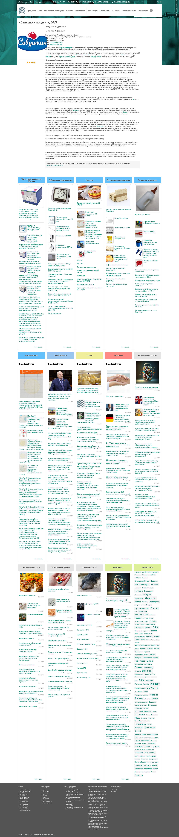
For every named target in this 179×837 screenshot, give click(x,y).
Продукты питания (141, 695)
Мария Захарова (24, 801)
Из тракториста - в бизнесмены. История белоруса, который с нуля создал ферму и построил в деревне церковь (60, 501)
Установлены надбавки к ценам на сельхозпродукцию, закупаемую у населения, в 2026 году (59, 436)
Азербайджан (70, 57)
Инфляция (139, 728)
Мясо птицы (150, 749)
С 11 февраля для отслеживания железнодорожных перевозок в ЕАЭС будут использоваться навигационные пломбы (117, 699)
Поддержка (154, 602)
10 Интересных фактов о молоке (60, 681)
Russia (146, 684)
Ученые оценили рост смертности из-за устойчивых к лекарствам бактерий (147, 471)
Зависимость (142, 611)
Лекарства (148, 674)
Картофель (138, 765)
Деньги (138, 731)
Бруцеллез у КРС (83, 639)
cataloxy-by (45, 792)
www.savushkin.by (56, 44)
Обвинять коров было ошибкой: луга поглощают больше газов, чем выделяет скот (88, 496)
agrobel (44, 790)
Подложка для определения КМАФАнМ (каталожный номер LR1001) (30, 502)
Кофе (149, 572)
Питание (147, 721)
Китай (87, 55)
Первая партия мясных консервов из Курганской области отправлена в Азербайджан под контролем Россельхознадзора (89, 536)
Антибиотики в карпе (26, 665)
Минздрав (151, 756)
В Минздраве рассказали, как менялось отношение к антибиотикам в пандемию (146, 513)
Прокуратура (138, 691)
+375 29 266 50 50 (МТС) (122, 2)
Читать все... (38, 347)
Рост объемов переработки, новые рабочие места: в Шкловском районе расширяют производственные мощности (59, 521)
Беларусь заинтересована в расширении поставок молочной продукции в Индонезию (59, 550)
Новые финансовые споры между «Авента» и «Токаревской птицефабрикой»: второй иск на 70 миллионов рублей (89, 466)
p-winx (44, 800)
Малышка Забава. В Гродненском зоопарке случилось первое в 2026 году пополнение (60, 452)
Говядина (138, 572)
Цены (142, 648)
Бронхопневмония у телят (86, 644)
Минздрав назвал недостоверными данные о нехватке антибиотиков (145, 496)
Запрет (154, 631)
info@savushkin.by (56, 42)
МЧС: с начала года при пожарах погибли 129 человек (117, 645)
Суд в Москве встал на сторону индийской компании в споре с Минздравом (146, 462)
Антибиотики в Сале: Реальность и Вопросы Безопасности (31, 692)
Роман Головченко (24, 805)
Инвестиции (140, 661)
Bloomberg (148, 667)
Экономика (140, 639)
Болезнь (150, 648)
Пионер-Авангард (47, 803)
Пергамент (81, 276)
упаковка (76, 110)
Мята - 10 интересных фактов (58, 659)
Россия (154, 608)
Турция (156, 737)
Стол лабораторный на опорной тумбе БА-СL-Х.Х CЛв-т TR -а (59, 295)
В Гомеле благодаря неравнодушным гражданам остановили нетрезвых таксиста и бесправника (118, 689)
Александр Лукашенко (145, 737)
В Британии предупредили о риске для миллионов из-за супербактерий (147, 454)
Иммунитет (139, 598)
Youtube (114, 791)
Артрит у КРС (82, 673)
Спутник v (154, 677)
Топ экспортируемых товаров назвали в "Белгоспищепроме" (117, 744)
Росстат (149, 724)
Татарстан (144, 759)
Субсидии (138, 631)
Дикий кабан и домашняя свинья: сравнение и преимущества (60, 671)
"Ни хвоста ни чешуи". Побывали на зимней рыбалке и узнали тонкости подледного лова (117, 667)
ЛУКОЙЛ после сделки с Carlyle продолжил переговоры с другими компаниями (118, 517)
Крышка (80, 264)
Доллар (150, 661)
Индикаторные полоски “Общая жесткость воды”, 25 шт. (59, 265)
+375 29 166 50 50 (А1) (102, 2)
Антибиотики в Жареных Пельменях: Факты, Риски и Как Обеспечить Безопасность (30, 700)
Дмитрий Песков (24, 798)
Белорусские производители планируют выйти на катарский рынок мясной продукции (59, 541)
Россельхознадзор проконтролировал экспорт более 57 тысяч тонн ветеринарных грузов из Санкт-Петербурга (89, 430)
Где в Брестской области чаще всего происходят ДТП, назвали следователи (117, 637)
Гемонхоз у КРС (83, 630)
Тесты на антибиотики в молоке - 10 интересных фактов (60, 622)
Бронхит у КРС (82, 649)
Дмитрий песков (140, 688)
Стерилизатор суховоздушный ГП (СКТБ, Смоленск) (60, 270)
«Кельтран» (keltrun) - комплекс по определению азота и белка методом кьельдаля (60, 281)
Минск (138, 602)
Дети (141, 633)
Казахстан (80, 55)
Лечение (138, 684)
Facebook (139, 618)
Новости (69, 11)
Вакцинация (153, 759)
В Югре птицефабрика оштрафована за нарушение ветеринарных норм (87, 546)
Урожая (147, 677)
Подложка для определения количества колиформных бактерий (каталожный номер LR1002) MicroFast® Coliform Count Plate (29, 521)
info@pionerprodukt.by (25, 2)
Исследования (141, 614)
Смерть (155, 711)
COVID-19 (152, 687)
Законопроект (139, 677)
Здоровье (152, 705)
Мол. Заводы (93, 11)
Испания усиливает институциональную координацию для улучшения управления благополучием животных (87, 485)
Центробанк (155, 572)
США (99, 57)
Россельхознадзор (143, 711)
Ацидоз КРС (81, 668)
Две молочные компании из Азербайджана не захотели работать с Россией (145, 422)
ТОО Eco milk (69, 803)
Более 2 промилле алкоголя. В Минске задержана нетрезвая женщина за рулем (117, 717)
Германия (155, 747)
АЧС (136, 611)
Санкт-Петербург (142, 741)
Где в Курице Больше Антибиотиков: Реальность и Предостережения (29, 671)
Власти (139, 775)
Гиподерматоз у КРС (84, 625)
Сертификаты (105, 11)
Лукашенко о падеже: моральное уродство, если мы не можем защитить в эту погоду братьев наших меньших (60, 468)
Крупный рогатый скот (141, 702)
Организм (146, 631)
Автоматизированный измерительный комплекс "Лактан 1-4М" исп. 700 (60, 301)
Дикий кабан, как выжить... (57, 641)
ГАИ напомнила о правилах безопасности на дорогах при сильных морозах (117, 709)
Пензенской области (140, 636)
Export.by (45, 795)
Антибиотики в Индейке (27, 687)
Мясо (137, 718)
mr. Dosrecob (46, 798)
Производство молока (141, 654)
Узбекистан (145, 575)
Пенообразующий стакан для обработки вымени (146, 300)
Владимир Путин (142, 581)
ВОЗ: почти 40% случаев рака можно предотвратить (116, 651)
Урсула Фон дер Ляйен (25, 810)
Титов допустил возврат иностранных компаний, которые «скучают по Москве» (118, 509)
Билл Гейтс (22, 792)
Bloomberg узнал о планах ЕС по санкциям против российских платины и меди (117, 453)
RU (158, 2)
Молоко (147, 765)
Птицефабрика (150, 624)
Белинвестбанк (70, 791)
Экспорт (155, 683)
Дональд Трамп (154, 762)
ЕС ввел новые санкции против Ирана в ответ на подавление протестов (117, 485)
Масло (153, 575)
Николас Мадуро (24, 804)
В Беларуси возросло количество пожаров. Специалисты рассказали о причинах (118, 659)
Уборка (136, 633)
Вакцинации (150, 752)
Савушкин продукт (65, 48)
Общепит (152, 614)
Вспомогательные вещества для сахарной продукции (118, 274)
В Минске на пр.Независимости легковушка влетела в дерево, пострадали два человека (117, 736)
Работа (139, 698)
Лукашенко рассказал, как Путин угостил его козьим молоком (147, 430)
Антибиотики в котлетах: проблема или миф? (28, 651)
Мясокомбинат (155, 640)
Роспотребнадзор (150, 658)
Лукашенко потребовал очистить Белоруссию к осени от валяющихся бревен (147, 437)
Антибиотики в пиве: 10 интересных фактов (56, 635)
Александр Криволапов (25, 790)
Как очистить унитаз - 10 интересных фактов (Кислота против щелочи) (58, 688)
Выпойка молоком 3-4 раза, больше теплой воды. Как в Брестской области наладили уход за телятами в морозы (58, 490)
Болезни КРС (80, 11)
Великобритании (142, 762)
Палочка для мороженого (86, 267)
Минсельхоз (140, 756)
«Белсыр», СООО (70, 805)
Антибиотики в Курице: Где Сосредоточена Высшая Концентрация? (29, 658)
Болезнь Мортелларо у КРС (87, 654)
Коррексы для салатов (85, 284)
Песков (138, 578)
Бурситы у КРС (82, 635)
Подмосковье (139, 621)
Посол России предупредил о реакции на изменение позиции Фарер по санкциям (117, 436)
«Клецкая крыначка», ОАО (72, 792)
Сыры (125, 112)
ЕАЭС (136, 680)
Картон (79, 260)
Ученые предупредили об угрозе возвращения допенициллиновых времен (147, 505)
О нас (40, 11)
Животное (137, 759)
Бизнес (139, 667)
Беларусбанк (69, 801)
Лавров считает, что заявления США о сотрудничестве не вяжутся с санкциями (117, 428)
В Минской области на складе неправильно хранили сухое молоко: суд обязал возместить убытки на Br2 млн (59, 511)
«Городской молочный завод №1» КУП (75, 800)
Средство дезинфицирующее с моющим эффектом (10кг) (146, 290)
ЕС (136, 714)
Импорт (139, 746)
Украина (62, 57)
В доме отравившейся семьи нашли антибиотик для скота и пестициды (146, 479)
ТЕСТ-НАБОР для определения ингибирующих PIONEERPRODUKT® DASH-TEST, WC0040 (30, 331)
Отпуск (137, 648)
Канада (94, 57)
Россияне (139, 752)
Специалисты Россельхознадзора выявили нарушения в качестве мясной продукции (89, 527)
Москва (154, 584)
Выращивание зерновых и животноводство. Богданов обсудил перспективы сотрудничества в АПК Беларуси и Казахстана (60, 479)
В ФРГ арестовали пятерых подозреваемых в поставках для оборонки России (118, 445)
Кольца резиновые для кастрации (147, 280)
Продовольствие (140, 749)
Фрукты (137, 624)
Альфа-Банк (69, 804)
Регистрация (143, 11)
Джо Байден (151, 743)
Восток (153, 772)
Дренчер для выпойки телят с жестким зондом (146, 295)
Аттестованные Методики (54, 11)
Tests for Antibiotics (47, 801)
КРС (136, 652)
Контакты (116, 11)
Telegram (147, 594)
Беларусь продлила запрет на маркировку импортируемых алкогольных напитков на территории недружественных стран (117, 678)
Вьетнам (125, 55)
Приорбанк (68, 795)
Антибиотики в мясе (26, 638)
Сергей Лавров (23, 807)
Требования (149, 727)
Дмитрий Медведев (24, 797)
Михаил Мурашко (24, 803)
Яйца (145, 691)
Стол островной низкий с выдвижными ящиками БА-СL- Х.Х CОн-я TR (60, 308)
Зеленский (138, 595)
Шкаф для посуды (54, 313)
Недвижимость (147, 588)
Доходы (153, 741)
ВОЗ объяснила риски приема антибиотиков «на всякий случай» (147, 521)
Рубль (146, 618)
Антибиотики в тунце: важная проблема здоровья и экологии (30, 633)
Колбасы (144, 718)
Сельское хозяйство (142, 772)
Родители (138, 743)
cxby (44, 794)
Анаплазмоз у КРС (84, 678)
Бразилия (152, 702)
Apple (142, 605)
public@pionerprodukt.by (55, 165)
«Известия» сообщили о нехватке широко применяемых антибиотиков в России (147, 488)
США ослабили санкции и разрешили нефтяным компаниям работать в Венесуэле (118, 500)
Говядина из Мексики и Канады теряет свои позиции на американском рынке (88, 475)
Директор (150, 598)
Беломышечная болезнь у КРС (88, 658)
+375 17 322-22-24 (68, 2)
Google (144, 572)
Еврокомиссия (139, 674)
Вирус (146, 621)
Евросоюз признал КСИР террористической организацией (118, 493)
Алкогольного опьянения (146, 734)
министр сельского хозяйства (147, 645)
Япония (48, 57)
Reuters (148, 627)
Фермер (154, 581)
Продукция (31, 11)
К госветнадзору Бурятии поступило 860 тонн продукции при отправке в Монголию (88, 439)
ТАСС (147, 640)
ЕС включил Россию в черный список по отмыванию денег (117, 478)
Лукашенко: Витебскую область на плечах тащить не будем (59, 444)
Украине (154, 695)
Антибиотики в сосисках (28, 706)
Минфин (152, 655)
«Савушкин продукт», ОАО (72, 790)
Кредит (138, 658)
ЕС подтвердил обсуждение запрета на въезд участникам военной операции (117, 462)
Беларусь (100, 126)
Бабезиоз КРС (82, 663)
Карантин (138, 708)
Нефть (154, 765)
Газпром (137, 605)
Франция (147, 652)
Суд (136, 737)
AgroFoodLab (46, 791)
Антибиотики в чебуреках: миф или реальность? (30, 644)
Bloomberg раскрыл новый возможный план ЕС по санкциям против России (118, 470)
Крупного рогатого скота (146, 769)
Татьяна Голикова (24, 808)
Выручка (142, 715)
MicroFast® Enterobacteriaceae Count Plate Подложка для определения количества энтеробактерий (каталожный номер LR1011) (30, 482)
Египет (141, 651)
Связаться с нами (129, 11)
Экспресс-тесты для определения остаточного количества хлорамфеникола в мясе (31, 308)
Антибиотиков (139, 664)
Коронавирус (142, 584)
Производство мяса (141, 705)
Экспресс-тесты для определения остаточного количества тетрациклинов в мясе (31, 339)
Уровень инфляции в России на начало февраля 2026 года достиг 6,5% (89, 448)
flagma (44, 797)
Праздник (151, 718)
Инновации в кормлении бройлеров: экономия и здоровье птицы (89, 456)
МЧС (153, 674)
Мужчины (138, 588)
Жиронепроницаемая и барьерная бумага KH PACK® (89, 280)
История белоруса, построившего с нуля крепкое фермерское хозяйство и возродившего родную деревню (60, 532)
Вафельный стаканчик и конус (117, 265)
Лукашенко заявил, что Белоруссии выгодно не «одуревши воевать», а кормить (146, 446)
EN (160, 2)
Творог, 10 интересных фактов (59, 677)
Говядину (149, 680)
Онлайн (145, 602)
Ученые (152, 621)
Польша (146, 708)
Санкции (147, 671)
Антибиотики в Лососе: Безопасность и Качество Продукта (28, 680)
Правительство (142, 608)
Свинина (145, 578)
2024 (141, 680)
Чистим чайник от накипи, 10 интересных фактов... (58, 628)
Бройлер (137, 642)
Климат (144, 743)
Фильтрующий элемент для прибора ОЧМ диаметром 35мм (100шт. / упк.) (59, 288)
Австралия (154, 715)
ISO (134, 100)
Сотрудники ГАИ (148, 633)
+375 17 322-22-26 (84, 2)
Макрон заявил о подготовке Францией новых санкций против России (118, 526)
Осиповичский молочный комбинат (75, 794)
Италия (151, 618)
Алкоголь (148, 664)
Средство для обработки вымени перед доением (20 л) (147, 276)
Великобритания (153, 636)
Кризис (154, 699)
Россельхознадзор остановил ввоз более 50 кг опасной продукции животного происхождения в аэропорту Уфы (89, 517)
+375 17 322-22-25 (52, 2)
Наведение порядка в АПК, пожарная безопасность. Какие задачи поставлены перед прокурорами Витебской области (118, 727)
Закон (142, 624)
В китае (147, 747)
